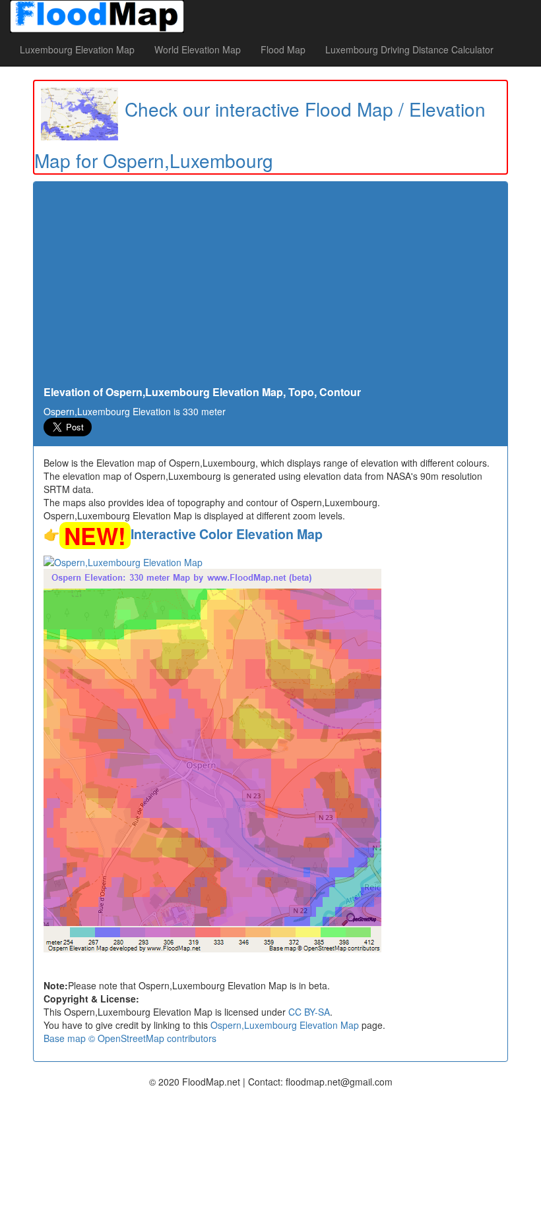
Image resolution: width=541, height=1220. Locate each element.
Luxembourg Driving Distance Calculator (409, 49)
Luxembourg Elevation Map (77, 49)
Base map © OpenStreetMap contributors (130, 1038)
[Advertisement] (270, 287)
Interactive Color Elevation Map (227, 534)
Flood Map (283, 49)
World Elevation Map (197, 49)
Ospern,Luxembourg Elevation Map (284, 1024)
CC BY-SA (309, 1011)
